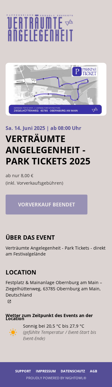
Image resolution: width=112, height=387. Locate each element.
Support (23, 371)
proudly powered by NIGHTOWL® (56, 377)
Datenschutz (73, 371)
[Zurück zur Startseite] (40, 27)
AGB (93, 371)
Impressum (46, 371)
